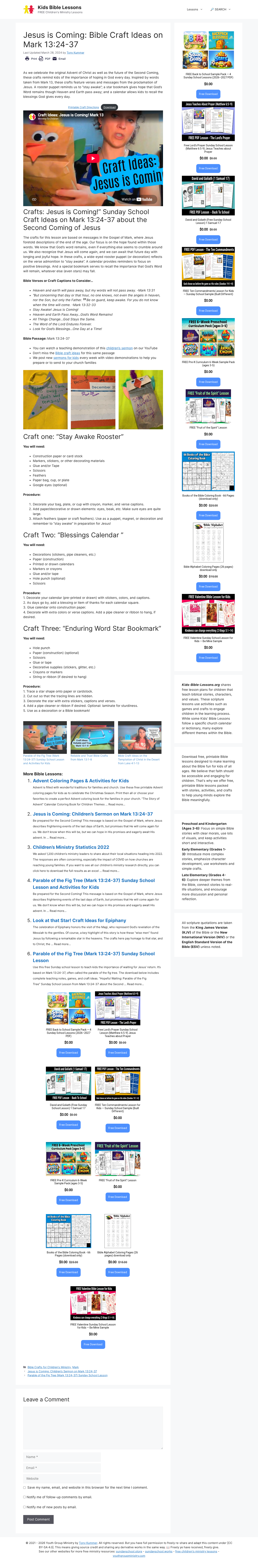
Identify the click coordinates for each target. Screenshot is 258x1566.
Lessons (192, 9)
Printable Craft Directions (83, 107)
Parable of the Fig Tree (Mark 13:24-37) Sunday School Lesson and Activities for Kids (43, 759)
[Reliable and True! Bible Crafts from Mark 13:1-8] (92, 737)
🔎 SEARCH (218, 9)
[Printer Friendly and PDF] (45, 61)
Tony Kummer (88, 1543)
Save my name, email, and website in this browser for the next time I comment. (87, 1487)
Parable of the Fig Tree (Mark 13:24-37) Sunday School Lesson (67, 1375)
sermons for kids (66, 358)
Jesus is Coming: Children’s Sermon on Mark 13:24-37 (93, 814)
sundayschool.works (158, 1551)
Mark (75, 1367)
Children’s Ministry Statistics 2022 (71, 847)
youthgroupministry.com (129, 1556)
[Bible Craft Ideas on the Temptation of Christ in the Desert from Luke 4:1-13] (140, 737)
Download (110, 107)
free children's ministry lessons (196, 1551)
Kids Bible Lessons (59, 7)
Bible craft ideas (67, 353)
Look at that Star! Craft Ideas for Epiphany (79, 920)
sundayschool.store (129, 1551)
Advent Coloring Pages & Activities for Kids (81, 780)
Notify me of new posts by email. (52, 1507)
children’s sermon (119, 348)
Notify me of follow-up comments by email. (59, 1497)
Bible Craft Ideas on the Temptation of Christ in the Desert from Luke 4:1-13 (139, 759)
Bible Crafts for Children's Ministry (49, 1367)
